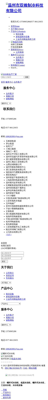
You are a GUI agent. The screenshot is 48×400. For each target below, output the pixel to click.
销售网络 (20, 63)
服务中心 (17, 55)
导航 (4, 390)
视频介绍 (20, 60)
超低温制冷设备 (23, 37)
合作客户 (20, 57)
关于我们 (17, 29)
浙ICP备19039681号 (13, 368)
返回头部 (6, 398)
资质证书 (10, 275)
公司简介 (10, 273)
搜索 (26, 77)
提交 (4, 261)
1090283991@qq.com (14, 136)
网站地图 (33, 368)
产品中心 (18, 31)
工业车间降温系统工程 (25, 39)
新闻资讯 (17, 50)
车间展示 (10, 278)
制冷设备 (20, 34)
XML (25, 368)
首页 (15, 26)
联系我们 (18, 65)
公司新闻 (20, 52)
